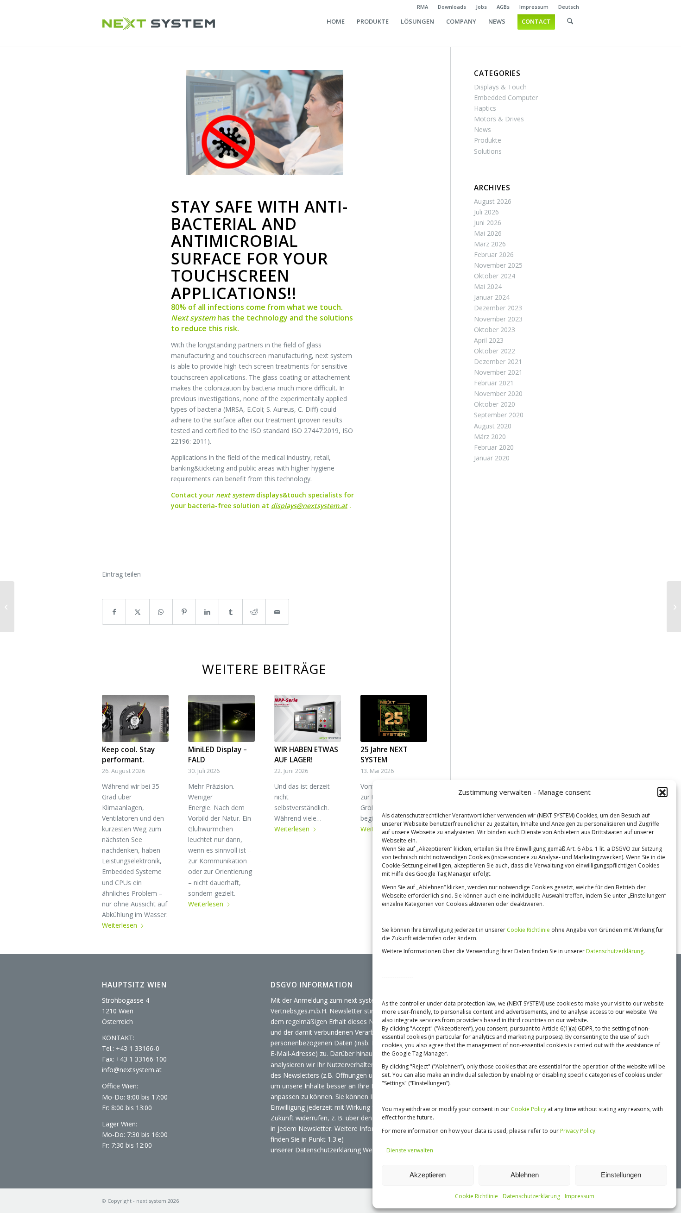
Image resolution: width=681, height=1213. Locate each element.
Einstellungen (621, 1175)
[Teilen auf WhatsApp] (161, 611)
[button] (662, 792)
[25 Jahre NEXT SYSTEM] (393, 718)
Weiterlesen (119, 925)
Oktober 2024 (494, 275)
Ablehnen (525, 1175)
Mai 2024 (488, 286)
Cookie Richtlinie (528, 930)
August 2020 (492, 425)
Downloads (452, 6)
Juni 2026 (487, 222)
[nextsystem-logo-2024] (158, 23)
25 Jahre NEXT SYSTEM (384, 755)
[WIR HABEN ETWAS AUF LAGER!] (307, 718)
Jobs (481, 6)
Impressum (579, 1196)
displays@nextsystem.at (309, 505)
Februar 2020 (494, 447)
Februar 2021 (494, 382)
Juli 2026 (486, 211)
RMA (422, 6)
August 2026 (492, 201)
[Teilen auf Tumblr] (230, 611)
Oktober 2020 (494, 404)
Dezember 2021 (498, 361)
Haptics (485, 108)
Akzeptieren (428, 1175)
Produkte (487, 140)
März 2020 (490, 436)
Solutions (488, 151)
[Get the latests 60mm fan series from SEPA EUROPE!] (7, 606)
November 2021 (498, 372)
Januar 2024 (492, 297)
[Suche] (570, 30)
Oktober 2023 (494, 329)
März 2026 (490, 243)
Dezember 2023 (498, 307)
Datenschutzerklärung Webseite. (343, 1149)
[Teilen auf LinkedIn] (207, 611)
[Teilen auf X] (137, 611)
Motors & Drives (499, 118)
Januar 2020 (492, 457)
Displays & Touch (500, 86)
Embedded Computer (506, 97)
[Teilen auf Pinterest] (184, 611)
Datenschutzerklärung (614, 951)
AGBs (503, 6)
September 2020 (498, 414)
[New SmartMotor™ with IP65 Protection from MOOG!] (674, 606)
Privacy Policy (577, 1131)
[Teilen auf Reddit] (254, 611)
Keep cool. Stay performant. (128, 755)
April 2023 (489, 340)
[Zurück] (116, 784)
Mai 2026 (488, 233)
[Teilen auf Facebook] (114, 611)
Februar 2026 (494, 254)
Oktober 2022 (494, 350)
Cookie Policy (528, 1109)
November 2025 (498, 265)
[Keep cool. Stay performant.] (135, 718)
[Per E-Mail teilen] (277, 611)
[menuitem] (422, 7)
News (482, 129)
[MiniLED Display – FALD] (221, 718)
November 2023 (498, 318)
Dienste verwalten (409, 1150)
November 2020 (498, 393)
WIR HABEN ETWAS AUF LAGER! (306, 755)
